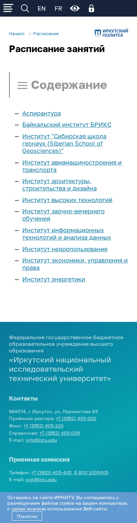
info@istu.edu (41, 440)
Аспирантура (41, 113)
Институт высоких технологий (67, 199)
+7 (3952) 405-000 (76, 418)
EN (42, 8)
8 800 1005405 (91, 472)
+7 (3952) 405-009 (60, 433)
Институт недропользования (64, 249)
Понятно (27, 516)
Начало (17, 33)
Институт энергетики (53, 279)
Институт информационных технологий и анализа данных (66, 233)
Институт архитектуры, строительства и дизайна (59, 184)
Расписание (46, 33)
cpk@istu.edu (41, 479)
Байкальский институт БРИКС (66, 124)
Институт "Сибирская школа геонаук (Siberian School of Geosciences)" (64, 143)
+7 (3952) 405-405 (51, 472)
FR (58, 8)
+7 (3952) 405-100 (44, 425)
